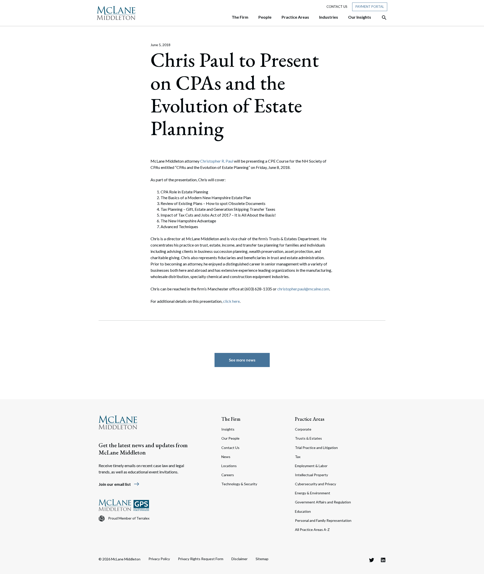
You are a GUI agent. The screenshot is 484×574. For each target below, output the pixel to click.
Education (303, 511)
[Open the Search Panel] (381, 17)
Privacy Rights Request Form (200, 559)
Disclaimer (239, 559)
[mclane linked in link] (383, 560)
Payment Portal (369, 7)
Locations (229, 466)
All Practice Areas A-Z (312, 529)
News (225, 457)
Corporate (303, 429)
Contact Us (336, 7)
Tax (297, 457)
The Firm (230, 419)
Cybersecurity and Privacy (315, 484)
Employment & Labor (311, 466)
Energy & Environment (312, 493)
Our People (230, 438)
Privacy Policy (159, 559)
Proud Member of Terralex (128, 518)
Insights (227, 429)
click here (231, 301)
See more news (242, 360)
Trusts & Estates (308, 438)
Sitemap (262, 559)
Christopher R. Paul (216, 161)
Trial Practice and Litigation (316, 447)
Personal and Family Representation (323, 520)
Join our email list (119, 484)
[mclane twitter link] (371, 560)
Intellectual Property (311, 475)
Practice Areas (309, 419)
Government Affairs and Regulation (323, 502)
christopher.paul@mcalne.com (303, 288)
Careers (227, 475)
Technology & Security (239, 484)
